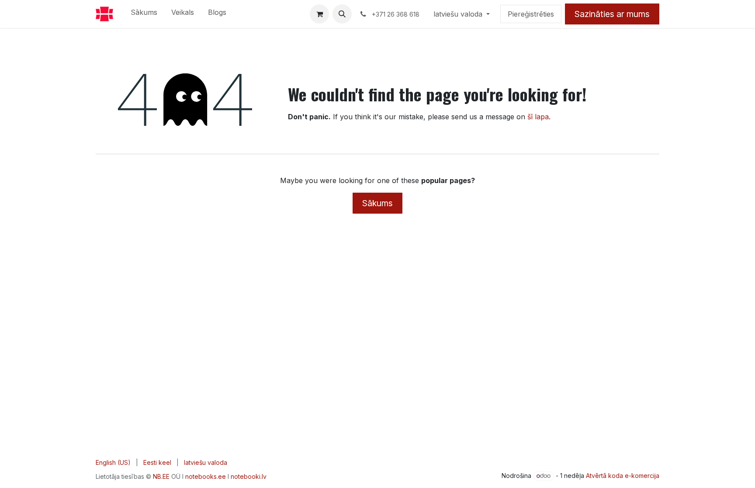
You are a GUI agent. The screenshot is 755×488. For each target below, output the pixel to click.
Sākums (377, 203)
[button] (342, 14)
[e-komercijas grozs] (319, 14)
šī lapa (538, 116)
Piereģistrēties (531, 14)
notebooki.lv (249, 476)
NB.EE (161, 476)
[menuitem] (144, 14)
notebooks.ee (205, 476)
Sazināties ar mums (612, 14)
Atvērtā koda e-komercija (622, 475)
